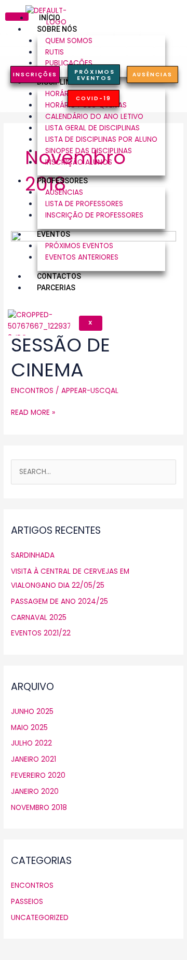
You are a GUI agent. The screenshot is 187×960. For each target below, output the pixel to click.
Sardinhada (33, 555)
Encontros (32, 391)
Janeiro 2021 (33, 759)
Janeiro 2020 (35, 791)
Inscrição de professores (94, 215)
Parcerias (56, 287)
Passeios (27, 902)
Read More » (33, 412)
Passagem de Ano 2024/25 (59, 601)
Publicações (68, 63)
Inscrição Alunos (78, 162)
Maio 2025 (29, 728)
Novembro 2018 (39, 808)
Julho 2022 (31, 743)
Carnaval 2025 (38, 618)
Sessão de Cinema (60, 357)
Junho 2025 (32, 711)
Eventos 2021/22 (41, 633)
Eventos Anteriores (81, 257)
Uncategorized (40, 918)
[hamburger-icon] (17, 16)
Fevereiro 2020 (38, 775)
